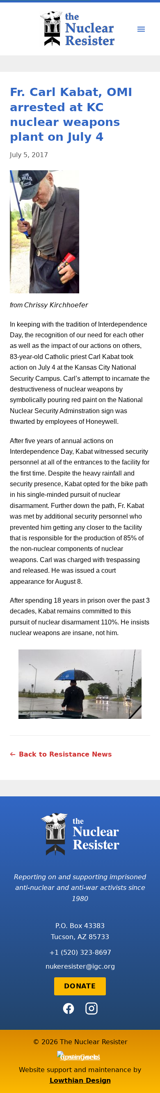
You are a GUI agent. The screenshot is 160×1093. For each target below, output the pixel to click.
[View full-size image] (80, 231)
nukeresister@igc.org (80, 966)
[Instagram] (91, 1008)
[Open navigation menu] (141, 29)
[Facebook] (68, 1008)
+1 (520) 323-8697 (80, 952)
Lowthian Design (80, 1080)
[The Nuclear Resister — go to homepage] (80, 29)
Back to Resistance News (65, 754)
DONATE (80, 986)
